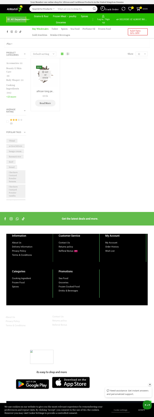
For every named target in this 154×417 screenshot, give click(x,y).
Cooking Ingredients (12, 87)
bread (12, 167)
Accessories (12, 63)
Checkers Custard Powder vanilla (13, 191)
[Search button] (94, 9)
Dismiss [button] (120, 2)
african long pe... (45, 91)
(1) (11, 123)
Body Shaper (13, 79)
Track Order (112, 9)
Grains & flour (41, 16)
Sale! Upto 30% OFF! (135, 31)
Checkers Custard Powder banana (13, 177)
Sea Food (75, 29)
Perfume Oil (89, 29)
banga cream (15, 151)
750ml (12, 140)
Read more (45, 103)
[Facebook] (7, 32)
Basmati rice (15, 156)
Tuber (55, 29)
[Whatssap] (16, 32)
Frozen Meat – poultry (64, 16)
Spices (84, 16)
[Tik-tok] (20, 32)
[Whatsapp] (17, 218)
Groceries (61, 22)
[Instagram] (12, 32)
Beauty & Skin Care (14, 70)
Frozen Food (104, 29)
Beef (11, 161)
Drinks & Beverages (60, 35)
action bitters (15, 146)
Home (8, 44)
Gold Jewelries (39, 35)
